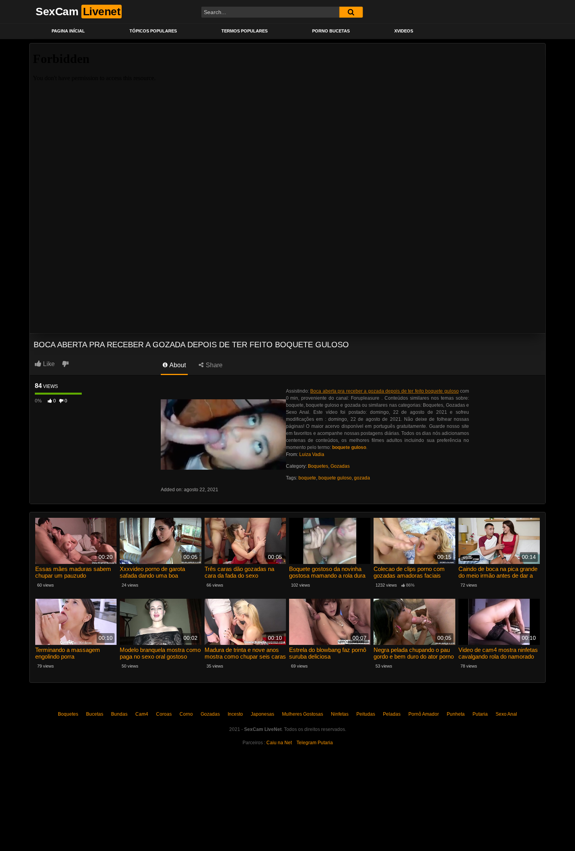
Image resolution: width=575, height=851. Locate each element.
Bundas (119, 714)
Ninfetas (340, 714)
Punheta (456, 714)
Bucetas (94, 714)
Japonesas (262, 714)
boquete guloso (335, 478)
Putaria (480, 714)
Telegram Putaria (314, 742)
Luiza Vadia (311, 454)
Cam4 (141, 714)
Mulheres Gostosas (302, 714)
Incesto (235, 714)
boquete (307, 478)
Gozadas (340, 466)
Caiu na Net (279, 742)
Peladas (392, 714)
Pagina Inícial (68, 31)
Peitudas (365, 714)
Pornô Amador (423, 714)
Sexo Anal (506, 714)
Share (213, 365)
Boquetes (318, 466)
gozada (362, 478)
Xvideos (403, 31)
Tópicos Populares (153, 31)
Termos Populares (244, 31)
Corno (186, 714)
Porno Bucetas (331, 31)
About (177, 365)
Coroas (164, 714)
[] (351, 12)
